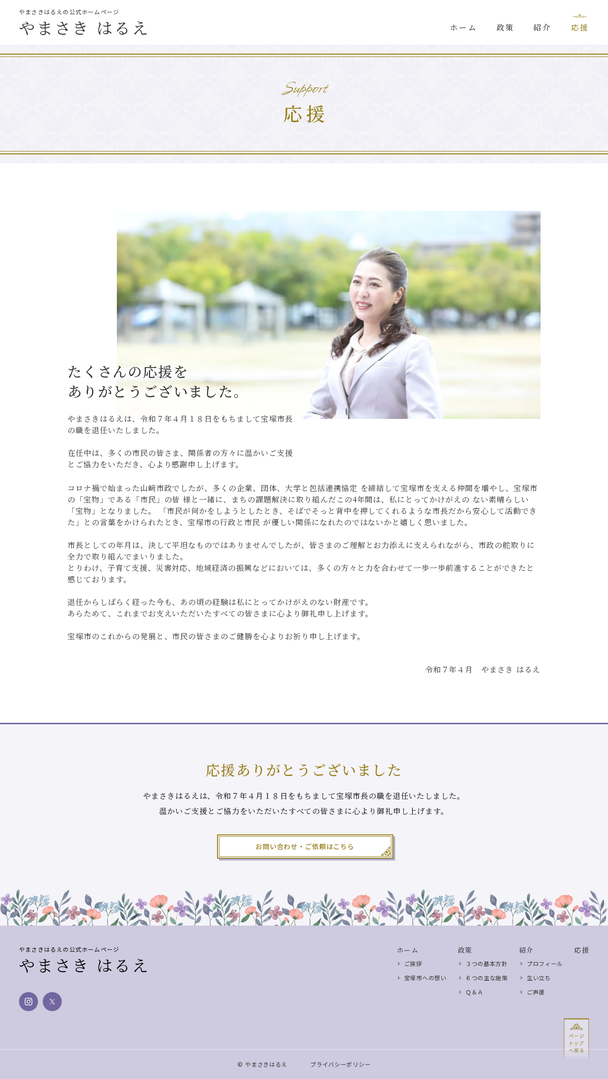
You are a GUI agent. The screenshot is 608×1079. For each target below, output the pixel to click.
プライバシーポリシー (340, 1064)
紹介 (526, 949)
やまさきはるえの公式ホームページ (69, 12)
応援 (581, 949)
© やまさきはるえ (262, 1064)
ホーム (407, 949)
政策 (465, 949)
